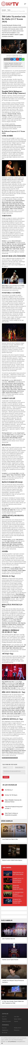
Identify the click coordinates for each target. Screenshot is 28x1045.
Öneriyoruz (16, 1030)
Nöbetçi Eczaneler (6, 1021)
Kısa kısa (4, 1027)
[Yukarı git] (25, 1042)
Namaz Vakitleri (18, 1019)
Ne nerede (4, 1032)
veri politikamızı (12, 1041)
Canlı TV (4, 1016)
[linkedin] (20, 59)
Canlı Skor (16, 1016)
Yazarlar (16, 1021)
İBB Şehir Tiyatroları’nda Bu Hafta (9, 757)
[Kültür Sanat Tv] (10, 4)
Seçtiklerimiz (5, 1030)
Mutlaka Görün (17, 1027)
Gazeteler (4, 1019)
